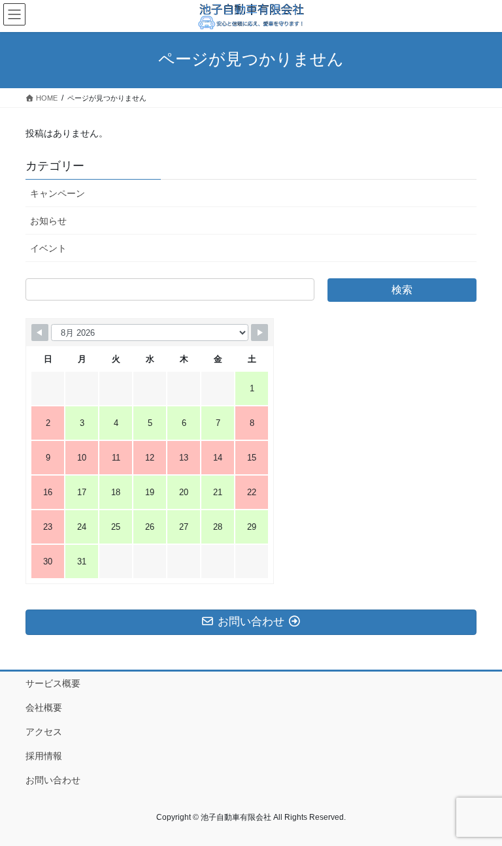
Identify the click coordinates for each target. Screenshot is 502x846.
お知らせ (48, 221)
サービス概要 (52, 683)
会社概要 (43, 707)
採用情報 (43, 756)
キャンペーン (57, 193)
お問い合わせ (52, 780)
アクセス (43, 731)
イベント (48, 248)
